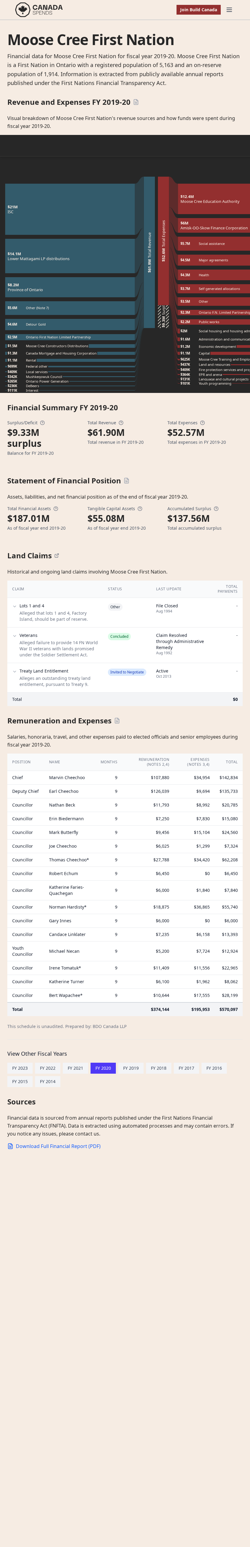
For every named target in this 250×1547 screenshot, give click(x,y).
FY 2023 (20, 1068)
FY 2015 (20, 1081)
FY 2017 (186, 1068)
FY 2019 (131, 1068)
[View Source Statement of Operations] (136, 102)
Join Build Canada (198, 9)
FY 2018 (158, 1068)
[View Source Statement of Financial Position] (126, 481)
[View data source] (56, 555)
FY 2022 (47, 1068)
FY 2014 (47, 1081)
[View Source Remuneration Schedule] (117, 721)
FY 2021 (75, 1068)
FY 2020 (103, 1068)
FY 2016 (214, 1068)
